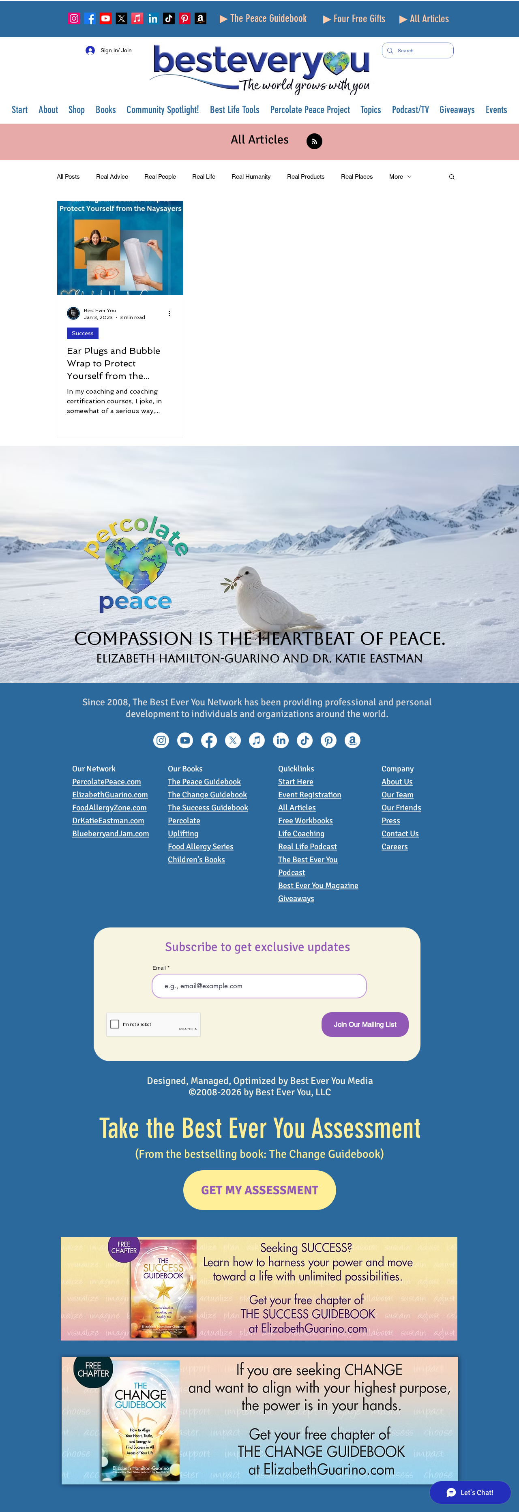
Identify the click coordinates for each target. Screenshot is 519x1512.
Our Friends (401, 808)
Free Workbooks (305, 821)
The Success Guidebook (208, 808)
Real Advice (112, 176)
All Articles (297, 808)
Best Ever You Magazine (318, 885)
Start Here (295, 782)
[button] (48, 110)
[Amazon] (200, 18)
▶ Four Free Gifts (354, 19)
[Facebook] (90, 18)
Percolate (184, 821)
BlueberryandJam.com (110, 834)
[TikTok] (169, 18)
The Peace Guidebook (204, 782)
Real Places (357, 176)
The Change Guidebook (207, 795)
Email (159, 967)
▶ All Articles (424, 19)
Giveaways (296, 898)
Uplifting (183, 834)
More (396, 176)
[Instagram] (74, 18)
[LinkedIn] (153, 18)
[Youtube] (106, 18)
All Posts (68, 176)
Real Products (306, 176)
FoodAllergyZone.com (109, 808)
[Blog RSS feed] (314, 141)
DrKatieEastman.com (108, 821)
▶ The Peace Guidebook (263, 18)
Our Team (398, 795)
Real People (160, 176)
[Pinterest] (185, 18)
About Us (397, 782)
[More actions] (172, 313)
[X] (121, 18)
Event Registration (309, 795)
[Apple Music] (137, 18)
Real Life (203, 176)
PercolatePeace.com (106, 782)
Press (391, 821)
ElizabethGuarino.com (110, 795)
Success (83, 333)
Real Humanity (251, 176)
